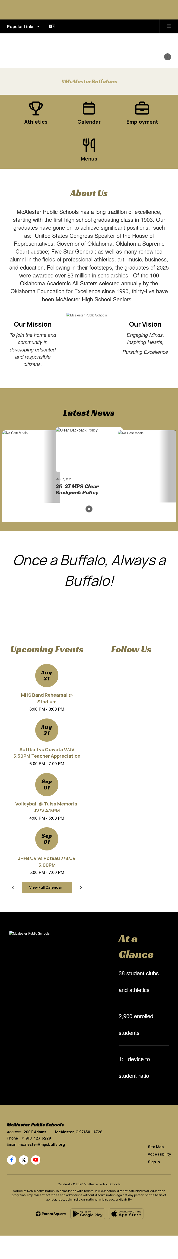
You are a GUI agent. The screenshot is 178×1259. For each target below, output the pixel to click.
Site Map (156, 1146)
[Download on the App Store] (126, 1214)
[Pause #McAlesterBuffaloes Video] (167, 57)
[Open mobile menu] (168, 26)
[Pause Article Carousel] (89, 510)
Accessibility (159, 1154)
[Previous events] (12, 887)
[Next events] (80, 887)
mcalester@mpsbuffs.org (42, 1144)
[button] (23, 26)
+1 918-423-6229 (36, 1138)
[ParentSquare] (51, 1213)
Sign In (154, 1162)
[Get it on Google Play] (87, 1214)
